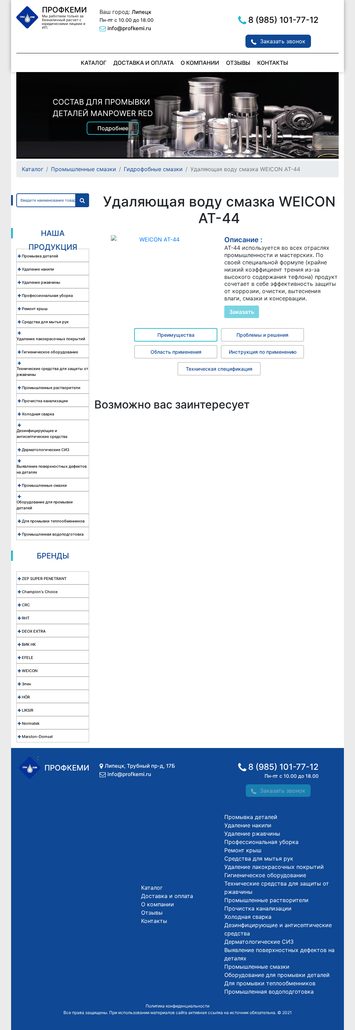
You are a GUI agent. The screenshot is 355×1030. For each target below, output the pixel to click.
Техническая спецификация (219, 369)
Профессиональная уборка (261, 841)
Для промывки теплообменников (269, 983)
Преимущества (175, 335)
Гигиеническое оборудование (265, 875)
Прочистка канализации (258, 908)
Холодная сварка (247, 916)
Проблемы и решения (262, 335)
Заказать (241, 311)
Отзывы (238, 62)
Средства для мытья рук (258, 858)
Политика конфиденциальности (177, 1006)
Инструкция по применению (262, 352)
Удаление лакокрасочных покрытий (274, 866)
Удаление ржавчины (252, 833)
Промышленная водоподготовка (269, 991)
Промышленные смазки (83, 169)
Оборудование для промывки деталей (277, 974)
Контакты (272, 62)
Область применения (175, 352)
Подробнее (112, 128)
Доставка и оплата (143, 62)
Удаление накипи (247, 825)
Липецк (141, 12)
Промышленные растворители (266, 900)
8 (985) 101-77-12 (283, 20)
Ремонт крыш (242, 850)
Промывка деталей (250, 816)
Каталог (93, 62)
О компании (200, 62)
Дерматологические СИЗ (259, 941)
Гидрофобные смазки (153, 169)
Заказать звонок (282, 41)
